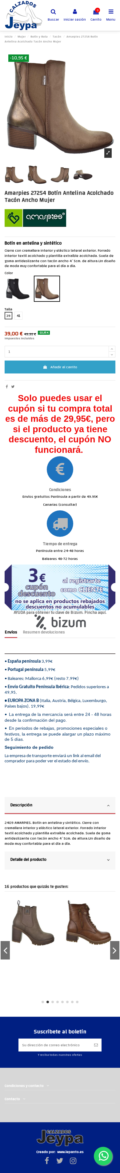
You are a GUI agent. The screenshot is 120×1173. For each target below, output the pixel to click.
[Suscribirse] (96, 1045)
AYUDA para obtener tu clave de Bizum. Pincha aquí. (60, 612)
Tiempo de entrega (60, 544)
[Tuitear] (12, 386)
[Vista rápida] (33, 907)
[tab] (60, 806)
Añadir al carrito (63, 367)
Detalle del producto (28, 859)
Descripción (21, 805)
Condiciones (60, 489)
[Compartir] (7, 386)
